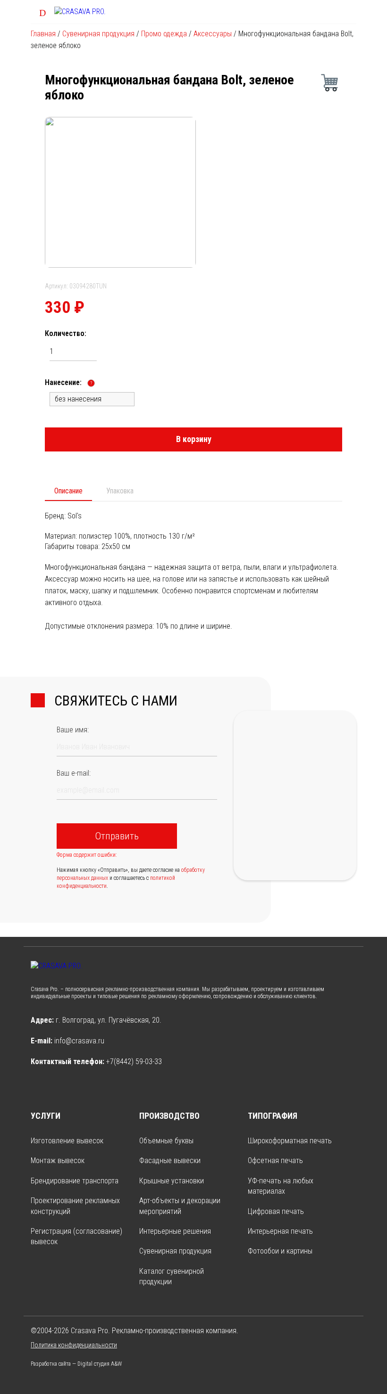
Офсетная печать (275, 1160)
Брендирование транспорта (74, 1180)
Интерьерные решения (175, 1231)
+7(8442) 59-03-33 (134, 1061)
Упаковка (120, 490)
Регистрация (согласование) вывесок (76, 1236)
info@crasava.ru (79, 1040)
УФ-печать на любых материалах (280, 1186)
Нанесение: (68, 382)
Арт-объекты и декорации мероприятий (179, 1205)
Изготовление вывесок (67, 1140)
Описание (68, 490)
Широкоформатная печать (290, 1140)
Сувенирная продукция (98, 33)
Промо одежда (164, 33)
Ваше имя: (73, 729)
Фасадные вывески (170, 1160)
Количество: (65, 333)
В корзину (193, 439)
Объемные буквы (166, 1140)
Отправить (117, 836)
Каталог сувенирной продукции (171, 1276)
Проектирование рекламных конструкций (75, 1205)
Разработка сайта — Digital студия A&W (76, 1364)
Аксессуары (213, 33)
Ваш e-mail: (74, 773)
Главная (43, 33)
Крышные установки (171, 1180)
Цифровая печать (276, 1211)
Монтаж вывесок (57, 1160)
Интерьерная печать (280, 1231)
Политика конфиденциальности (74, 1345)
